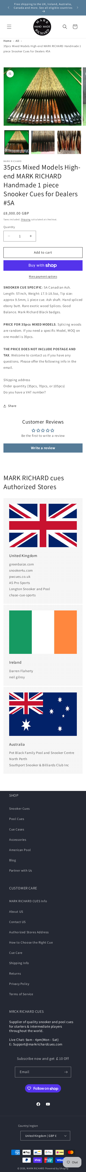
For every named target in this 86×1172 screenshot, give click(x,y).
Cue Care (15, 953)
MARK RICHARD (35, 1168)
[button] (9, 27)
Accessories (17, 840)
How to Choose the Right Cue (31, 942)
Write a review (43, 447)
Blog (12, 860)
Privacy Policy (19, 984)
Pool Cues (16, 819)
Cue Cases (16, 829)
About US (16, 911)
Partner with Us (20, 870)
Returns (15, 973)
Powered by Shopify (57, 1168)
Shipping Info (19, 963)
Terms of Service (21, 994)
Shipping (26, 219)
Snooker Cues (19, 808)
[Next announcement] (77, 8)
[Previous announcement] (8, 8)
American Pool (20, 850)
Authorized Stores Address (29, 932)
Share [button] (12, 406)
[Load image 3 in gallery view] (69, 142)
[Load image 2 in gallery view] (43, 142)
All (17, 41)
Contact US (17, 922)
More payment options (43, 276)
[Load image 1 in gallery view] (17, 142)
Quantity (9, 227)
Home (7, 41)
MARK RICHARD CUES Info (28, 901)
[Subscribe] (66, 1072)
